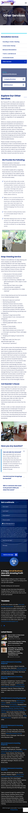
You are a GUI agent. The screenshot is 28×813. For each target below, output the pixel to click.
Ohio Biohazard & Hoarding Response (13, 698)
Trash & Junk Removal (9, 54)
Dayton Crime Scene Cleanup (14, 710)
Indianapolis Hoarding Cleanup (17, 670)
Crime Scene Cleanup (9, 46)
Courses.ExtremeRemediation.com (9, 621)
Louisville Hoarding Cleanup (16, 686)
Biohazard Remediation (9, 50)
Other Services (7, 61)
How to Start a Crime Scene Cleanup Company (16, 636)
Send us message (8, 554)
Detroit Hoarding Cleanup (16, 776)
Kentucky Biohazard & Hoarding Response (11, 677)
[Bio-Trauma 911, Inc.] (8, 2)
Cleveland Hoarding (15, 706)
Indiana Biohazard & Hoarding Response (11, 662)
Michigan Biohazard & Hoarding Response (11, 769)
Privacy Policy (14, 809)
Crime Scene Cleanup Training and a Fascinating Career (17, 642)
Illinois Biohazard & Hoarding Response (10, 744)
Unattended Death (8, 58)
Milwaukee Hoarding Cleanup (14, 733)
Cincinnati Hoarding (11, 704)
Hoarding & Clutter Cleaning (11, 42)
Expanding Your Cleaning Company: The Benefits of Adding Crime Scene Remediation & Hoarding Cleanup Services (15, 651)
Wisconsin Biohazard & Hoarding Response (12, 726)
